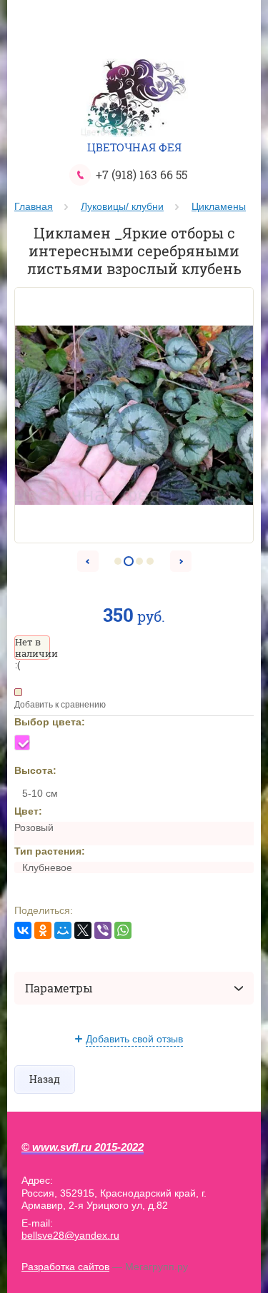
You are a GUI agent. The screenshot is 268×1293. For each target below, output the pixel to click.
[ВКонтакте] (22, 930)
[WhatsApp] (122, 930)
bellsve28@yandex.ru (70, 1235)
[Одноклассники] (42, 930)
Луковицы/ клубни (122, 206)
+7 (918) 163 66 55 (141, 174)
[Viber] (102, 930)
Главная (33, 206)
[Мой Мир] (62, 930)
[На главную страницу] (134, 100)
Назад (44, 1079)
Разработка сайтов (65, 1266)
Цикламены (219, 206)
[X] (82, 930)
